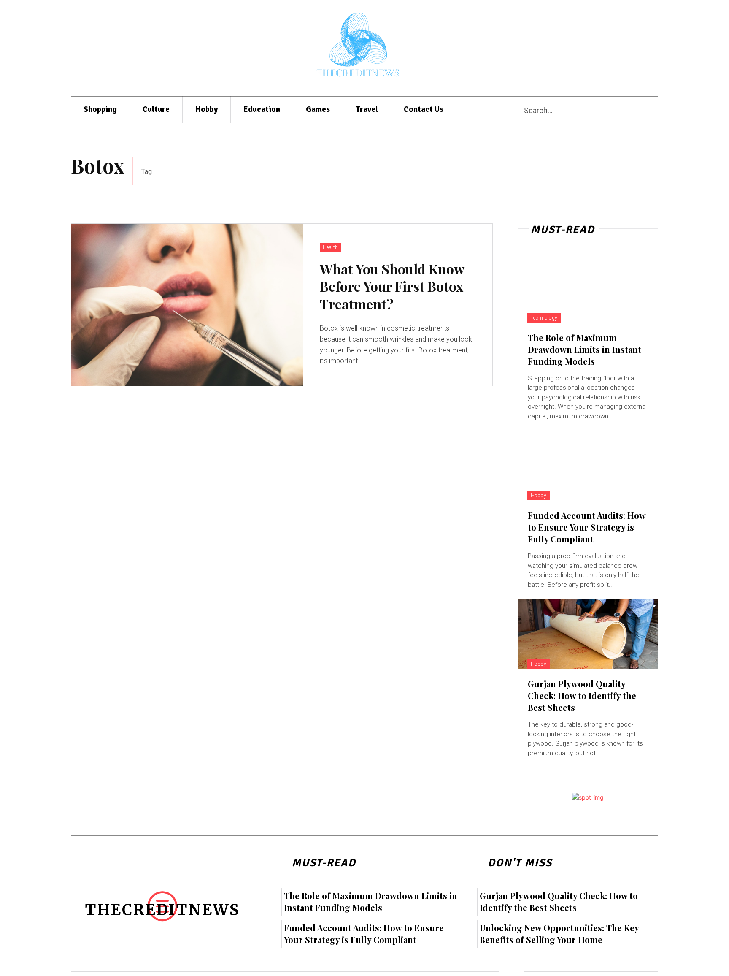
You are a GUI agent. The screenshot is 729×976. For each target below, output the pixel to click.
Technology (544, 318)
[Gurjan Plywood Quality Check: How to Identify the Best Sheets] (588, 634)
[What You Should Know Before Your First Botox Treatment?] (187, 305)
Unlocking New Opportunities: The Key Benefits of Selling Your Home (559, 933)
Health (330, 247)
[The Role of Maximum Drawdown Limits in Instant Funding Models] (588, 287)
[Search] (654, 110)
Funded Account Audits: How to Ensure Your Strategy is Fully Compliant (587, 527)
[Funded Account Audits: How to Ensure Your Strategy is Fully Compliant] (588, 465)
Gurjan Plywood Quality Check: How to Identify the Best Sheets (582, 695)
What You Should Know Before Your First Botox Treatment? (392, 286)
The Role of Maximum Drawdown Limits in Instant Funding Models (584, 349)
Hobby (539, 496)
